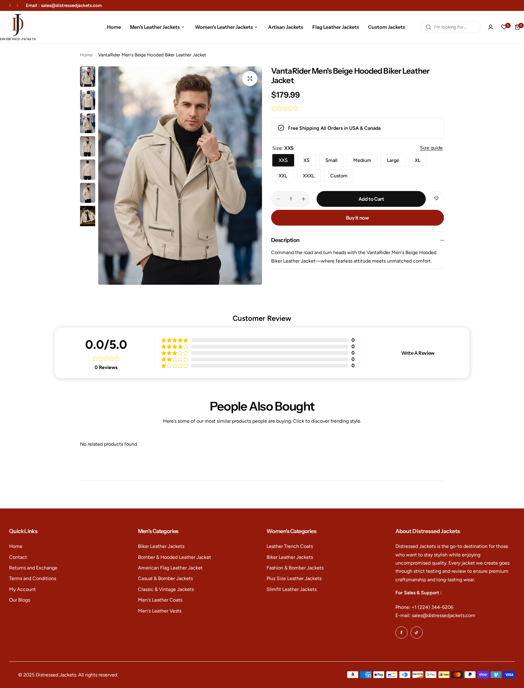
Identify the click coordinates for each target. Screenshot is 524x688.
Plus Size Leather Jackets (294, 578)
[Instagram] (417, 632)
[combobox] (450, 27)
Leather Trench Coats (290, 546)
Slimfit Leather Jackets (292, 589)
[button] (10, 5)
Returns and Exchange (33, 568)
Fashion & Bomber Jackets (295, 568)
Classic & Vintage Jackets (166, 589)
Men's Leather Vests (159, 611)
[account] (490, 27)
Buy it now (357, 218)
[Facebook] (401, 632)
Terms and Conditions (32, 578)
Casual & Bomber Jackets (165, 578)
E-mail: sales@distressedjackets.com (435, 615)
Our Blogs (19, 600)
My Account (22, 589)
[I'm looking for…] (428, 27)
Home (86, 55)
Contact (18, 557)
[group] (180, 175)
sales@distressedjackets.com (71, 5)
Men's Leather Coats (160, 600)
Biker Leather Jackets (161, 546)
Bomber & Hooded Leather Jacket (174, 557)
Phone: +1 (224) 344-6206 (424, 607)
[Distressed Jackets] (18, 27)
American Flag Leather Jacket (170, 568)
